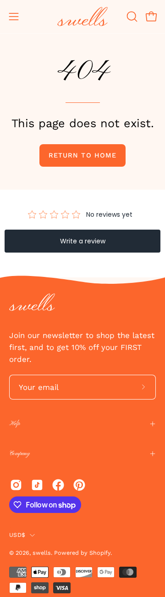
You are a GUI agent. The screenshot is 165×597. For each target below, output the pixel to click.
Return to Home (82, 155)
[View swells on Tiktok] (37, 485)
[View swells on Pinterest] (79, 485)
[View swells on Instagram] (16, 485)
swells (42, 552)
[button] (131, 16)
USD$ (17, 534)
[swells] (82, 16)
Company (19, 453)
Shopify (99, 552)
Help (14, 424)
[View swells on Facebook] (58, 485)
